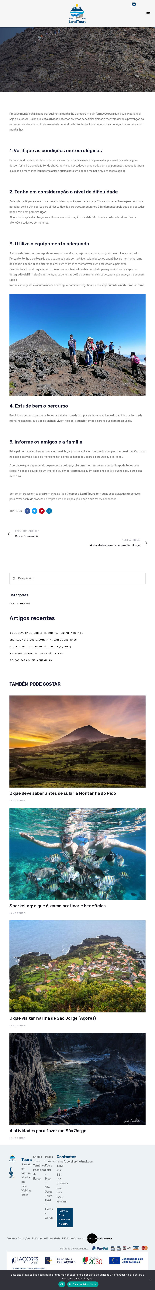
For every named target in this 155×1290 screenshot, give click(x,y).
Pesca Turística (48, 1159)
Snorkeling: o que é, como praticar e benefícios (43, 639)
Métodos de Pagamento (74, 1248)
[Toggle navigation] (126, 13)
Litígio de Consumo (73, 1238)
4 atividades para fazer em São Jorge (36, 653)
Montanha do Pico (24, 1182)
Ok (62, 1284)
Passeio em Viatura (24, 1169)
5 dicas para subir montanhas (30, 660)
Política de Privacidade (83, 1284)
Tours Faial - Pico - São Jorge (48, 1178)
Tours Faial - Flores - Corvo (48, 1207)
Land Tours (17, 603)
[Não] (150, 1280)
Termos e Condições (18, 1238)
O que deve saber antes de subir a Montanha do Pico (46, 633)
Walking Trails (24, 1193)
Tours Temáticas (36, 1163)
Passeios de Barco (36, 1174)
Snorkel (36, 1157)
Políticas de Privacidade (46, 1238)
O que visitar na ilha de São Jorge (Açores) (40, 646)
